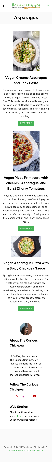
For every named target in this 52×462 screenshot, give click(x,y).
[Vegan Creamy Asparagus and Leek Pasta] (26, 52)
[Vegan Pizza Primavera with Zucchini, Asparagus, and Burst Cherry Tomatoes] (26, 152)
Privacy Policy (36, 450)
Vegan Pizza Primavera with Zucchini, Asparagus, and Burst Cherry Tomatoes (26, 183)
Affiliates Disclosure (18, 450)
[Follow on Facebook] (29, 396)
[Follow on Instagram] (23, 396)
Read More (26, 124)
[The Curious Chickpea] (26, 6)
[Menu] (4, 6)
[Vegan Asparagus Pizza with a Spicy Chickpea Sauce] (26, 247)
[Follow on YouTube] (35, 396)
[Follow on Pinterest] (17, 396)
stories (19, 416)
